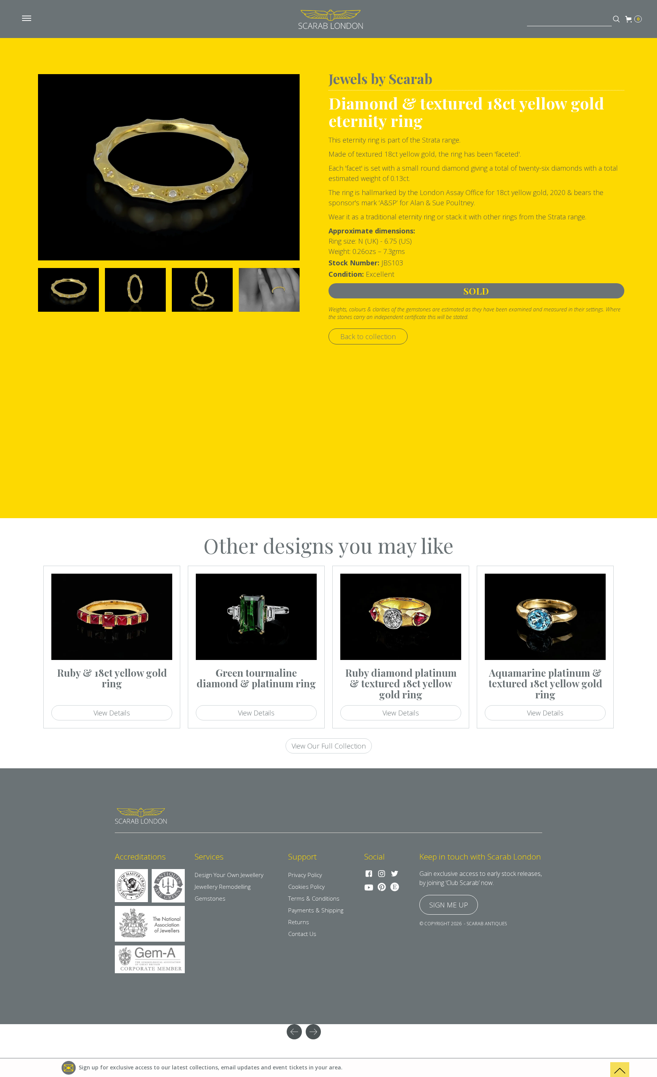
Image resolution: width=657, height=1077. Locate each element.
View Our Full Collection (329, 745)
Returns (298, 922)
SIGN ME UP (448, 904)
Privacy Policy (305, 875)
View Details (112, 712)
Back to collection (368, 336)
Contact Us (302, 933)
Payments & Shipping (315, 910)
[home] (330, 19)
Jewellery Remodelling (223, 886)
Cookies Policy (306, 886)
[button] (26, 19)
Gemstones (210, 898)
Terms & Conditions (314, 898)
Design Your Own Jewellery (229, 875)
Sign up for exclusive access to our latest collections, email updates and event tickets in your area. (211, 1067)
